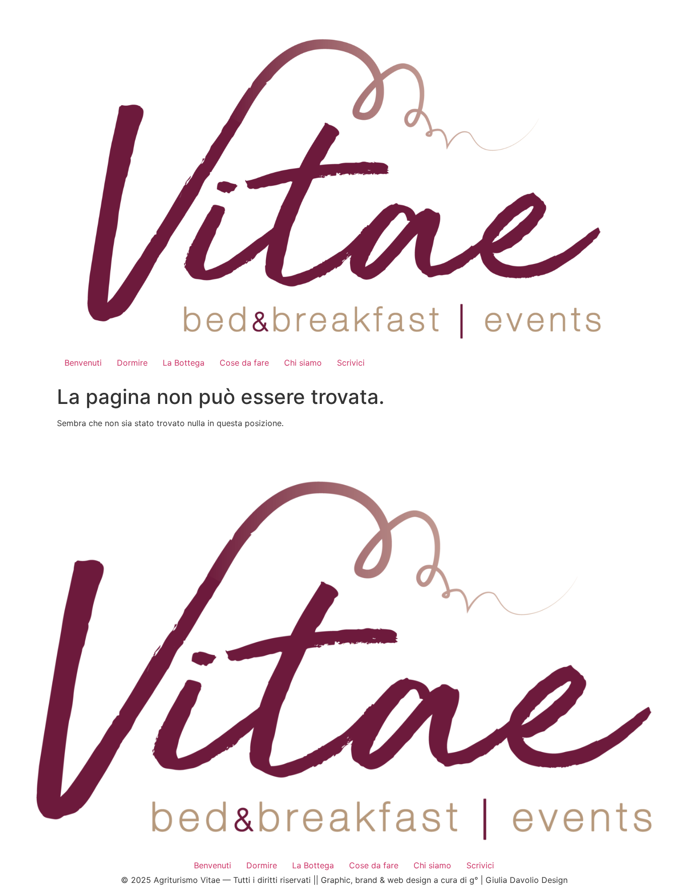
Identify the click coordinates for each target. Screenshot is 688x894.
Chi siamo (303, 363)
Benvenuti (83, 363)
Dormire (132, 363)
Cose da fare (244, 363)
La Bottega (183, 363)
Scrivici (351, 363)
